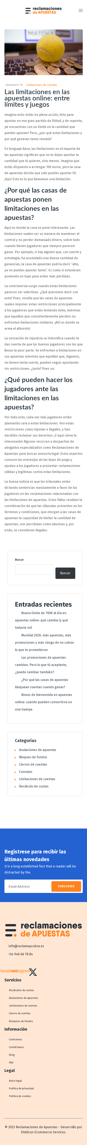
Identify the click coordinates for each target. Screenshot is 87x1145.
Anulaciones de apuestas (37, 750)
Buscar (19, 559)
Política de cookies (20, 1096)
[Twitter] (32, 972)
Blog (12, 1054)
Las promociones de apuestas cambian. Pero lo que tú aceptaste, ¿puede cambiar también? (41, 665)
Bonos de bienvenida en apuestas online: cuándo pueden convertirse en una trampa (43, 702)
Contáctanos (16, 1047)
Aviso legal (15, 1080)
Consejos (25, 772)
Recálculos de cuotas (21, 990)
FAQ (11, 1062)
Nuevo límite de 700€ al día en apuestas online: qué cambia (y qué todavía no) (41, 620)
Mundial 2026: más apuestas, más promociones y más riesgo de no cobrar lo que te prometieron (44, 642)
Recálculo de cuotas (34, 786)
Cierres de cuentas (33, 764)
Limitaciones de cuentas (41, 85)
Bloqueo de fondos (33, 757)
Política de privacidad (21, 1088)
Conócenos (15, 1039)
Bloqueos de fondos (21, 1021)
